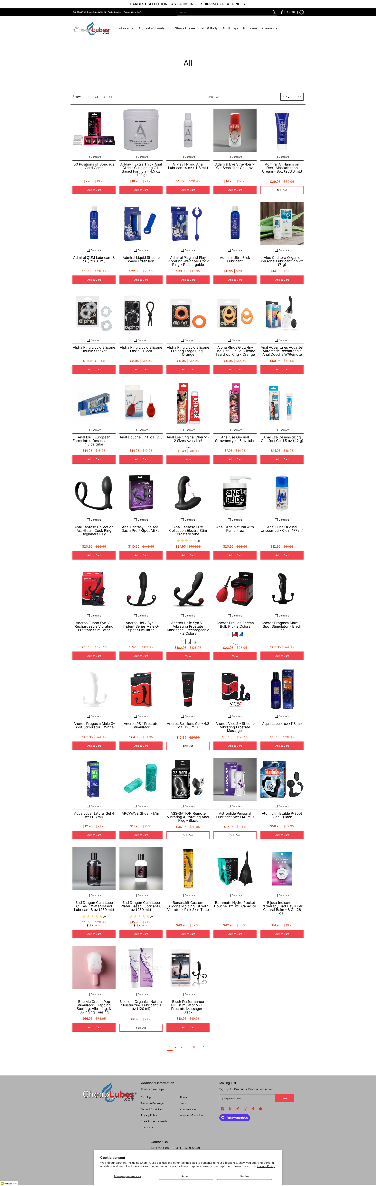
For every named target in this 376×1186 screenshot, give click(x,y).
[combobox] (224, 12)
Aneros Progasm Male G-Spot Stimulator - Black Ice (282, 626)
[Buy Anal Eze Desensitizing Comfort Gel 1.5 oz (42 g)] (282, 403)
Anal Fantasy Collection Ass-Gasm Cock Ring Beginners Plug (94, 530)
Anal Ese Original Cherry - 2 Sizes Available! (188, 439)
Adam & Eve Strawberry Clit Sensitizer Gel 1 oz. (235, 166)
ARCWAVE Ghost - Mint (141, 813)
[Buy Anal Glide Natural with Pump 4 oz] (235, 493)
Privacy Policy (266, 1166)
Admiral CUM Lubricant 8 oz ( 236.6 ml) (94, 259)
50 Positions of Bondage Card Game (94, 166)
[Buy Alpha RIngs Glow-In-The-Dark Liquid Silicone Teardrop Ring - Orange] (235, 313)
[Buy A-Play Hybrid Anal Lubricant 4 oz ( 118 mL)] (188, 130)
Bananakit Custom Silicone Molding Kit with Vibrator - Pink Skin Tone (188, 906)
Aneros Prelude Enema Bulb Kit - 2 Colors (235, 624)
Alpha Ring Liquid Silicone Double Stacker (94, 349)
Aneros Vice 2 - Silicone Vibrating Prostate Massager (235, 727)
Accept (186, 1176)
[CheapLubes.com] (92, 28)
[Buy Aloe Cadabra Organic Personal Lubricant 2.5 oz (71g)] (282, 223)
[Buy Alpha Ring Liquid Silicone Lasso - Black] (141, 313)
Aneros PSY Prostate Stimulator (141, 725)
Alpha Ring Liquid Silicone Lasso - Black (141, 349)
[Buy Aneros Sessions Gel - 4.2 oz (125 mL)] (188, 689)
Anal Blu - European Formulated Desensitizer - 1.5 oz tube (94, 440)
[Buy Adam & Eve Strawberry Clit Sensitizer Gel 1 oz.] (235, 130)
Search (184, 1103)
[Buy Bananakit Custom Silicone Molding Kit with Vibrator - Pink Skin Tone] (188, 868)
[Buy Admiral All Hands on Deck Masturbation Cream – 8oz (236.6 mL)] (282, 130)
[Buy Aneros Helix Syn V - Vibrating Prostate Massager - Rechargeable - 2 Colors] (188, 588)
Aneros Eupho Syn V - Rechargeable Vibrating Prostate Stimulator (94, 626)
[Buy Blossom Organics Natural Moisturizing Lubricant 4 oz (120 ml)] (141, 967)
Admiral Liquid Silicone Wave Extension (141, 259)
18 (193, 1046)
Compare (96, 157)
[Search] (274, 12)
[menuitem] (288, 12)
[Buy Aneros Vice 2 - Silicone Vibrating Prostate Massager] (235, 689)
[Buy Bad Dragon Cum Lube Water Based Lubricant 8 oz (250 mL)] (141, 868)
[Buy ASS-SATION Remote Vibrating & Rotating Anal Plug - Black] (188, 779)
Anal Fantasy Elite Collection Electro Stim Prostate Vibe (188, 530)
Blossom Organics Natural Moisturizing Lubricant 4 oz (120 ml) (141, 1005)
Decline (244, 1176)
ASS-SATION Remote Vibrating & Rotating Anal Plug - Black (188, 816)
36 (103, 97)
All (217, 96)
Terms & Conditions (152, 1109)
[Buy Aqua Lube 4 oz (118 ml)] (282, 689)
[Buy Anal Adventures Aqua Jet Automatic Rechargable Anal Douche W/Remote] (282, 313)
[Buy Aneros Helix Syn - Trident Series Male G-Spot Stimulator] (141, 588)
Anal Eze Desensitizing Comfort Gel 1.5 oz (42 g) (282, 439)
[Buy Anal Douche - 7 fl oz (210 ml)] (141, 403)
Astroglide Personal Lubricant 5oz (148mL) (235, 815)
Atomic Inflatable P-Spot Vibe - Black (282, 815)
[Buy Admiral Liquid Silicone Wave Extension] (141, 223)
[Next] (204, 1046)
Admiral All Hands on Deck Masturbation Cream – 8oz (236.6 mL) (282, 167)
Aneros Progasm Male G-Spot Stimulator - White (94, 725)
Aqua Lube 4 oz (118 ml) (282, 724)
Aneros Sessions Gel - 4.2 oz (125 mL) (188, 725)
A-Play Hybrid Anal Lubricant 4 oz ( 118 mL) (188, 166)
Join (284, 1098)
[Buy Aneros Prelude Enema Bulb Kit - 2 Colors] (235, 588)
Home (210, 96)
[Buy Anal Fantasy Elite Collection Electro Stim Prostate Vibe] (188, 493)
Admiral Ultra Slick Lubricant (235, 259)
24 (96, 97)
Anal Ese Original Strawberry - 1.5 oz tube (235, 439)
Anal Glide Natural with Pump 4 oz (235, 529)
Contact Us (147, 1127)
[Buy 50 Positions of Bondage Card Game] (94, 130)
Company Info (188, 1109)
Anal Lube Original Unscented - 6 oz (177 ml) (282, 529)
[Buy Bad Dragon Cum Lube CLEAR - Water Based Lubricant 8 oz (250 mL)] (94, 868)
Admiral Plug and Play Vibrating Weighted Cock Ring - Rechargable (188, 261)
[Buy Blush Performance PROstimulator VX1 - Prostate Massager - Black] (188, 967)
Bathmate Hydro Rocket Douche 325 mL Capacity (235, 904)
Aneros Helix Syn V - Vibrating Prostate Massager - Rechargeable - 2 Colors (188, 628)
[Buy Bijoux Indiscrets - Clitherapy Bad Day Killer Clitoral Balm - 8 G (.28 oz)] (282, 868)
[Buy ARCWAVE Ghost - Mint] (141, 779)
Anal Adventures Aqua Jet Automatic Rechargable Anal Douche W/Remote (282, 350)
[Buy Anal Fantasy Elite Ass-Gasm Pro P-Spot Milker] (141, 493)
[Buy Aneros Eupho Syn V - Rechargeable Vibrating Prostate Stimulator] (94, 588)
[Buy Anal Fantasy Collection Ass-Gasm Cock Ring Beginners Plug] (94, 493)
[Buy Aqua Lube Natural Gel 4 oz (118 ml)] (94, 779)
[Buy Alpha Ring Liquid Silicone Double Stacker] (94, 313)
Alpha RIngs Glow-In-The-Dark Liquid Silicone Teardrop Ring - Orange (235, 350)
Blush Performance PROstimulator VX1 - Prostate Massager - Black (188, 1007)
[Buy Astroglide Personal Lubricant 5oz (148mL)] (235, 779)
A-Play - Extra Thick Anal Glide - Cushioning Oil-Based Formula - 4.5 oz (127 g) (141, 169)
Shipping (146, 1097)
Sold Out (282, 190)
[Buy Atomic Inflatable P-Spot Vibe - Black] (282, 779)
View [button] (188, 459)
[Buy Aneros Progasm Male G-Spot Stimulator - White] (94, 689)
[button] (222, 1108)
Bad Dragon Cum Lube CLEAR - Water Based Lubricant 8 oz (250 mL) (94, 906)
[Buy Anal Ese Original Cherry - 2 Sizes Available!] (188, 403)
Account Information (191, 1115)
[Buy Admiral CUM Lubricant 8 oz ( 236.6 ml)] (94, 223)
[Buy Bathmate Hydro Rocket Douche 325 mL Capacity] (235, 868)
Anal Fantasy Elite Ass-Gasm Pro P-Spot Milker (141, 529)
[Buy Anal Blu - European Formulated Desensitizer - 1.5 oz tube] (94, 403)
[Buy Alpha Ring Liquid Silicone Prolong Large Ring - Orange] (188, 313)
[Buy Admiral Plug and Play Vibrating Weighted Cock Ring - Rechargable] (188, 223)
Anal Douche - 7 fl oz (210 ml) (141, 439)
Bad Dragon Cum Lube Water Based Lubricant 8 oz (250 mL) (141, 906)
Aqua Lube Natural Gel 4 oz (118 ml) (94, 815)
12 (90, 97)
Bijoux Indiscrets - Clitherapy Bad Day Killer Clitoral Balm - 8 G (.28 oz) (282, 908)
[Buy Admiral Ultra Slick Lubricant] (235, 223)
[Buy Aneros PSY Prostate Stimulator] (141, 689)
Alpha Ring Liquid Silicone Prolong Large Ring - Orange (188, 350)
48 (110, 97)
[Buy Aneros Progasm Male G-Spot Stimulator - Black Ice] (282, 588)
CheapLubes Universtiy (154, 1121)
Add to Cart (94, 189)
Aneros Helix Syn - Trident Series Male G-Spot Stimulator (141, 626)
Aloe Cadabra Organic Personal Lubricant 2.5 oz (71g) (282, 261)
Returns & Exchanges (152, 1103)
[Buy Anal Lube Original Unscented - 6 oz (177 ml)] (282, 493)
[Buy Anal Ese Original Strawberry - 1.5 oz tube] (235, 403)
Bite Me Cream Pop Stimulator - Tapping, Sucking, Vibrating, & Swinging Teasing (94, 1007)
